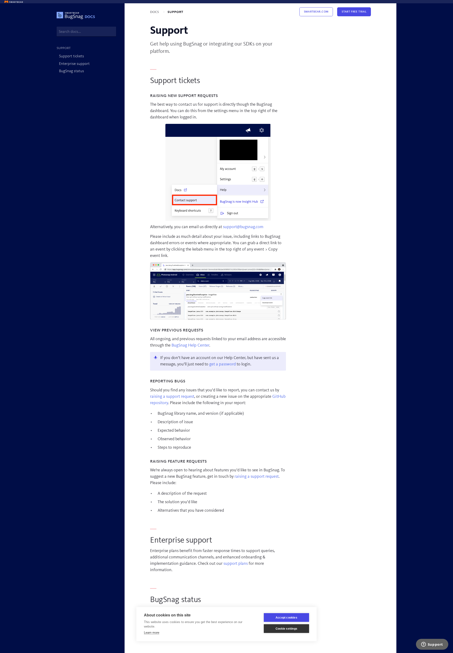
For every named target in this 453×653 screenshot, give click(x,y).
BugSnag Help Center (190, 345)
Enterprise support (74, 64)
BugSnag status (71, 71)
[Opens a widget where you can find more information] (432, 645)
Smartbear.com (316, 11)
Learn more (151, 632)
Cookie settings (286, 628)
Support (175, 12)
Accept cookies (286, 617)
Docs (155, 12)
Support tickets (71, 56)
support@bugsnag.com (243, 227)
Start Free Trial (354, 11)
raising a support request (172, 396)
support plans (235, 563)
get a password (222, 364)
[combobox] (86, 31)
